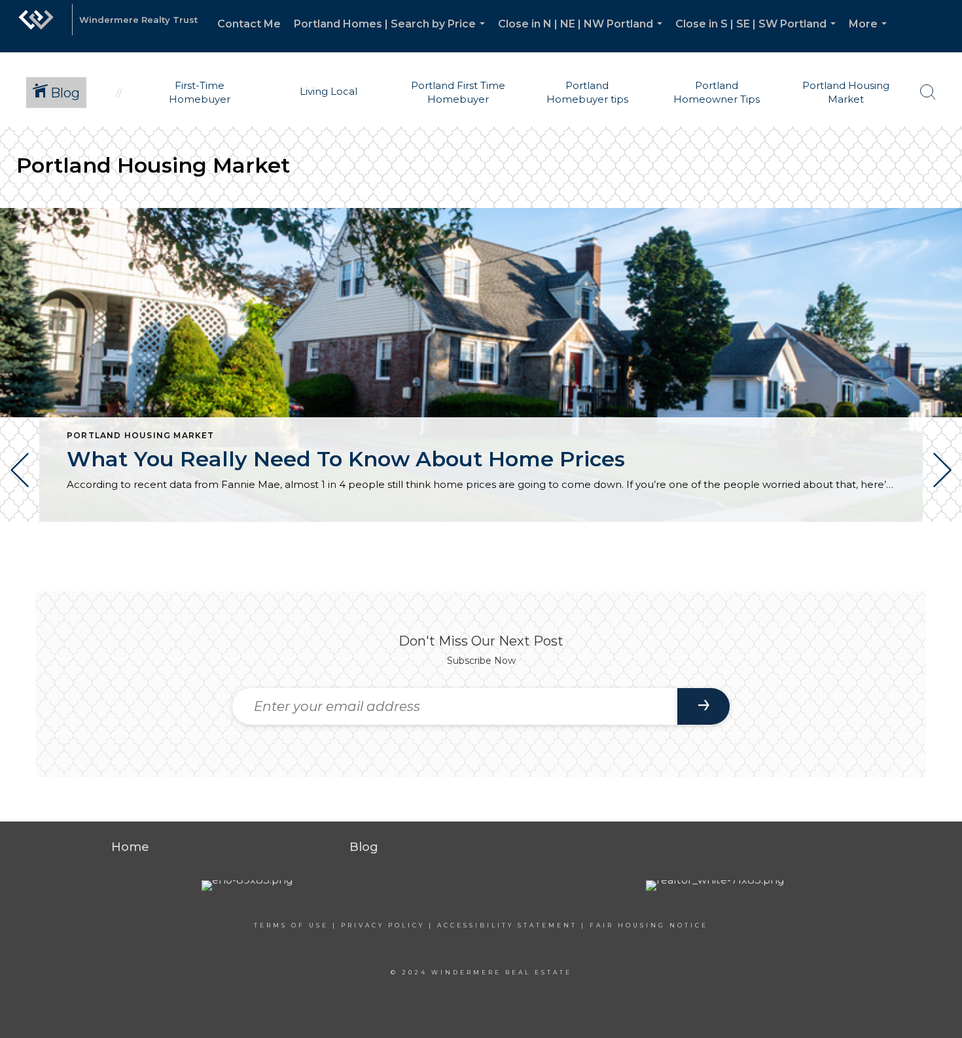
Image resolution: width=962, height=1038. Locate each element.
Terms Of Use (291, 925)
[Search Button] (928, 92)
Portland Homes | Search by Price (392, 35)
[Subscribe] (703, 706)
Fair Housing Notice (649, 925)
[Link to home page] (36, 26)
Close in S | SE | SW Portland (758, 35)
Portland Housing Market (141, 435)
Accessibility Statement (507, 925)
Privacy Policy (383, 925)
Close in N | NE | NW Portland (583, 35)
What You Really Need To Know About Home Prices (346, 459)
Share (941, 558)
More (870, 35)
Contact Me (249, 24)
